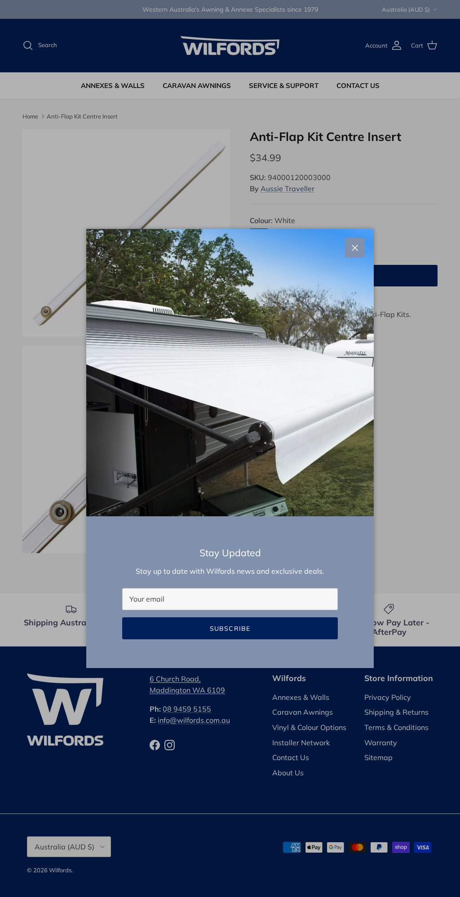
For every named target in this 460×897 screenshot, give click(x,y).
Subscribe (230, 628)
